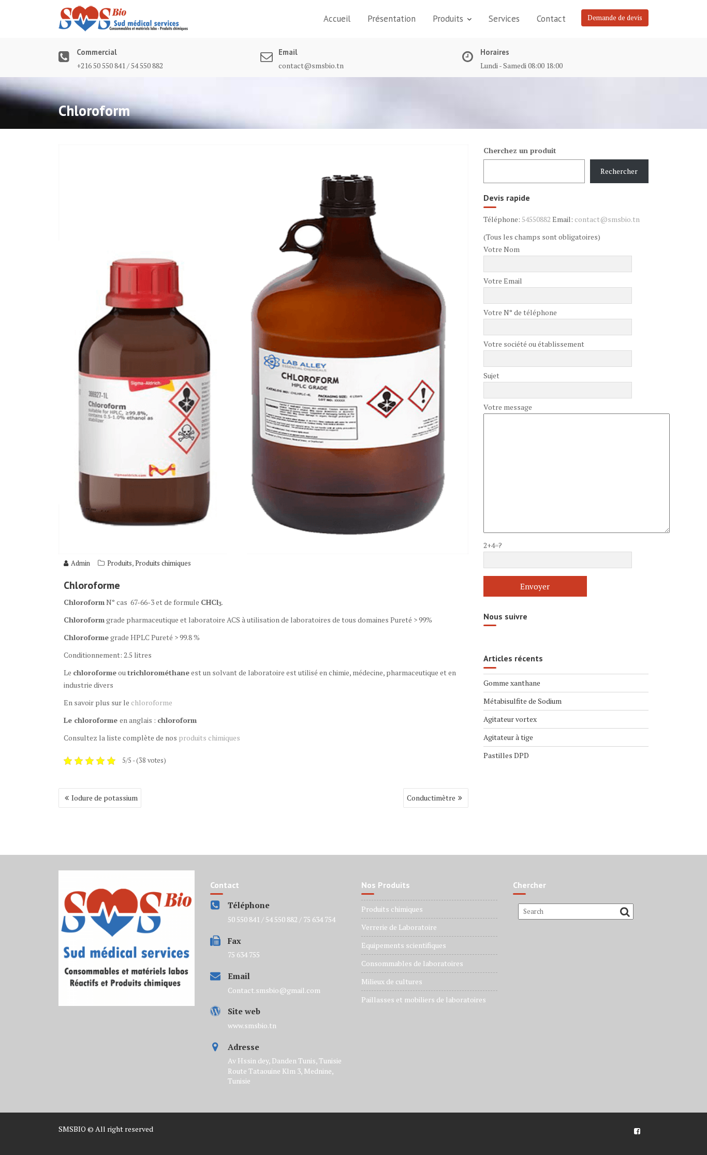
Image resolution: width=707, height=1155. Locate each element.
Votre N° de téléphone (520, 312)
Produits (448, 18)
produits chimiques (209, 738)
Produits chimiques (163, 563)
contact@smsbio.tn (607, 219)
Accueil (336, 18)
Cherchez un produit (519, 150)
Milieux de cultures (391, 981)
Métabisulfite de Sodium (522, 701)
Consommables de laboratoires (412, 963)
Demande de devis (614, 17)
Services (504, 18)
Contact (551, 18)
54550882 (536, 219)
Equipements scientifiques (403, 945)
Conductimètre (431, 798)
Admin (80, 563)
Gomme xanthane (511, 683)
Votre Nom (501, 249)
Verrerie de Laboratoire (399, 927)
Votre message (507, 407)
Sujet (491, 375)
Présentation (391, 18)
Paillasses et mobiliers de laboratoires (423, 999)
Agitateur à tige (508, 737)
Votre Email (502, 281)
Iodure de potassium (104, 798)
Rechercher (619, 171)
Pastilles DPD (506, 755)
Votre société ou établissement (533, 344)
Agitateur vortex (510, 719)
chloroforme (151, 702)
